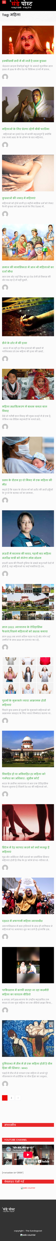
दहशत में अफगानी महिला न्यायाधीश (22, 921)
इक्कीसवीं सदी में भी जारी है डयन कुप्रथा (24, 61)
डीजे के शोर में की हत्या (14, 343)
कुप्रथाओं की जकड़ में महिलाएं (18, 198)
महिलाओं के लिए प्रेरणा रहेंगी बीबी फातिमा (25, 129)
